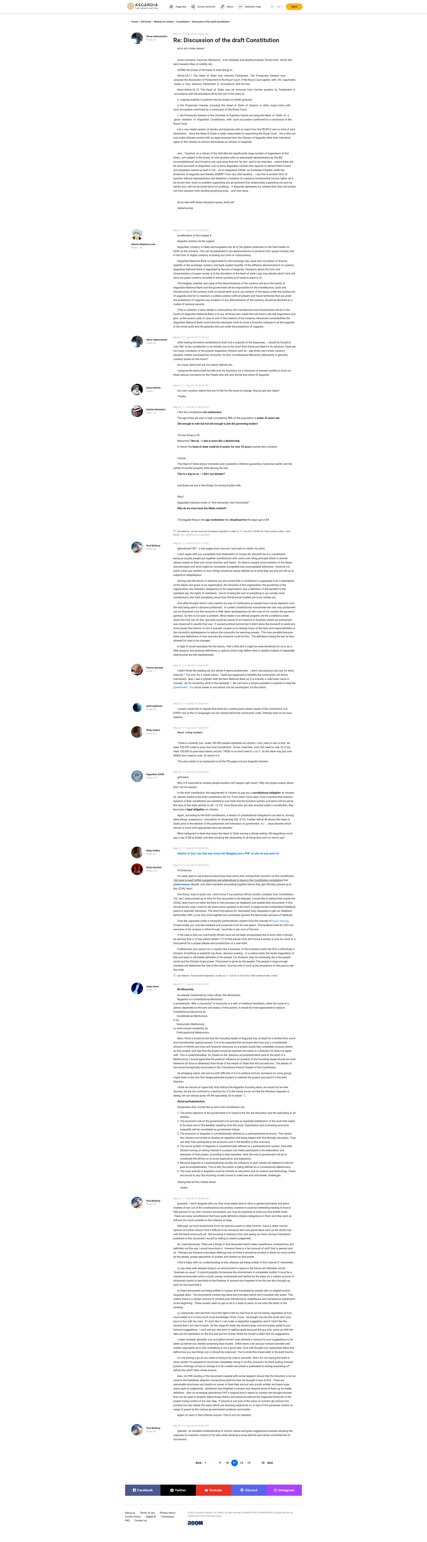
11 (234, 1462)
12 (241, 1462)
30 (263, 1462)
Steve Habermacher (156, 36)
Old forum (146, 21)
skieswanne (183, 884)
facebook (145, 1490)
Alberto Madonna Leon (143, 244)
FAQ (127, 1520)
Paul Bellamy (153, 545)
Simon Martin (153, 387)
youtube (215, 1490)
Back (199, 1462)
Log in (294, 6)
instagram (286, 1490)
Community (167, 1516)
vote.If (257, 751)
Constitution (182, 21)
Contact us (141, 1520)
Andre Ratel (152, 986)
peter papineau (154, 706)
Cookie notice (133, 1516)
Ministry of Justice (164, 21)
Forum (134, 21)
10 (227, 1462)
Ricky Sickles (153, 730)
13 (248, 1462)
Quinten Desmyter (155, 409)
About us (130, 1512)
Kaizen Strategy (280, 920)
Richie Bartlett (154, 867)
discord (251, 1490)
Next (270, 1462)
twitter (180, 1490)
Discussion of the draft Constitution (211, 21)
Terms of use (147, 1512)
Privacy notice (167, 1512)
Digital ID (151, 1516)
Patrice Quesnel (154, 667)
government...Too (183, 687)
